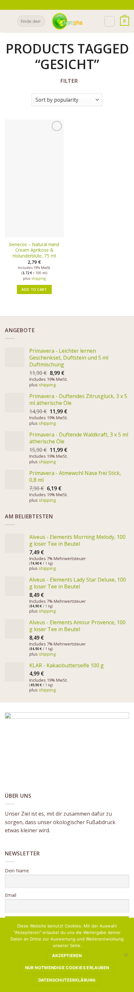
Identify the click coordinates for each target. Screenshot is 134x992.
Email (10, 895)
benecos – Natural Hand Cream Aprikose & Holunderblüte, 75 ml (34, 250)
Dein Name (17, 870)
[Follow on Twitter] (75, 5)
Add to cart (34, 289)
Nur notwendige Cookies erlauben (67, 967)
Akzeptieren (67, 955)
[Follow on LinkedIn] (82, 5)
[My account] (109, 21)
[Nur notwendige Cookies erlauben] (126, 957)
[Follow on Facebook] (63, 5)
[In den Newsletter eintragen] (56, 5)
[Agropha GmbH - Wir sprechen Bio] (67, 21)
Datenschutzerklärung (67, 980)
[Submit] (39, 21)
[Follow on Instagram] (69, 5)
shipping (38, 278)
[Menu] (9, 21)
